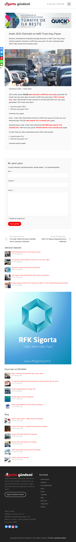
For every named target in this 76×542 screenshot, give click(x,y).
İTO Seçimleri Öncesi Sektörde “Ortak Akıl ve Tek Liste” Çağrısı (30, 259)
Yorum (11, 190)
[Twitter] (1, 52)
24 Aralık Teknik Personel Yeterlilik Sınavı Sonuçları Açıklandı (22, 239)
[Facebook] (1, 48)
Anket (43, 491)
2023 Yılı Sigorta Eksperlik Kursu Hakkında (54, 239)
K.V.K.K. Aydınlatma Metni (57, 538)
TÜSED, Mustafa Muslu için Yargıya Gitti (23, 389)
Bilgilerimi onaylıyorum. (17, 218)
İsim (10, 171)
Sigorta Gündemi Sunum (15, 494)
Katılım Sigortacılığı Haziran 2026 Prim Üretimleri (26, 449)
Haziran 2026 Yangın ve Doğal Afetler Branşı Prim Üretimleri (29, 426)
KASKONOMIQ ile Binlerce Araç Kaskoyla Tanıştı (26, 252)
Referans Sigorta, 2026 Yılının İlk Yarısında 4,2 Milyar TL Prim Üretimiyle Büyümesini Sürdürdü (39, 283)
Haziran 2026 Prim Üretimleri (20, 457)
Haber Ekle (44, 504)
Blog (42, 498)
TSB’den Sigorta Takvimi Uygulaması (22, 397)
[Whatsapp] (1, 61)
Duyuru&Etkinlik (46, 485)
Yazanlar (44, 495)
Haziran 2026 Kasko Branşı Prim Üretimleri (24, 434)
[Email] (1, 64)
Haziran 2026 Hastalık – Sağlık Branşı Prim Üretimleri (27, 418)
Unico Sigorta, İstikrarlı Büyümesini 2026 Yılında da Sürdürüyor (30, 275)
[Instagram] (12, 526)
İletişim (43, 507)
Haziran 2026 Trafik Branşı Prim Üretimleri (24, 442)
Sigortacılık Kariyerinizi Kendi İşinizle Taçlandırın (25, 267)
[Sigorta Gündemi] (17, 4)
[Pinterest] (1, 58)
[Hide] (0, 68)
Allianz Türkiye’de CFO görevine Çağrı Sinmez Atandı (27, 373)
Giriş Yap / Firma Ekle (56, 4)
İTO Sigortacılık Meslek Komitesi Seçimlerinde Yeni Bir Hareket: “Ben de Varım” (35, 381)
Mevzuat (44, 501)
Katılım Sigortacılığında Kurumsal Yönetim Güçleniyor (27, 404)
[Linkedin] (1, 55)
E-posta (11, 181)
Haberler (44, 482)
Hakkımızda (45, 479)
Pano (42, 488)
